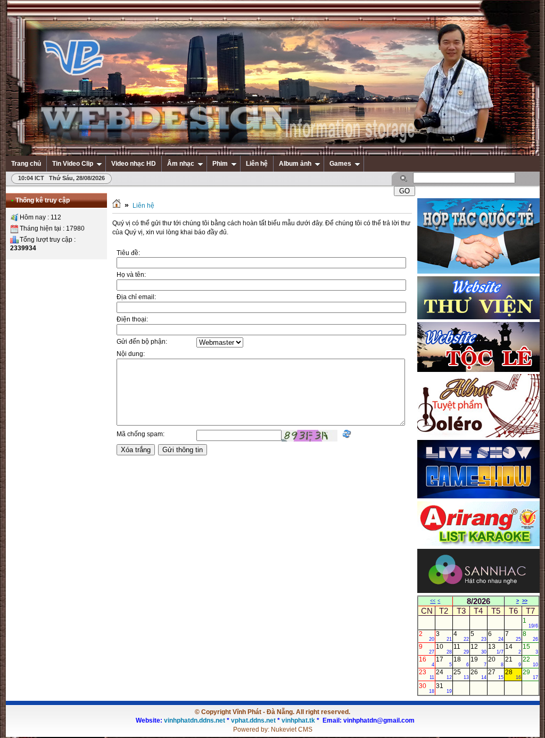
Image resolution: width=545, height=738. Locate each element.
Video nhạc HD (133, 163)
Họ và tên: (131, 274)
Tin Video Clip (72, 163)
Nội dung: (131, 354)
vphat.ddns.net (253, 720)
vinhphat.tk (298, 720)
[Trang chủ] (116, 205)
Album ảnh (295, 163)
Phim (220, 163)
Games (340, 163)
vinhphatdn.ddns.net (194, 720)
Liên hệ (257, 163)
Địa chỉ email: (136, 297)
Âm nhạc (180, 163)
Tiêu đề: (128, 253)
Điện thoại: (132, 319)
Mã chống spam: (140, 434)
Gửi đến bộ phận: (142, 341)
